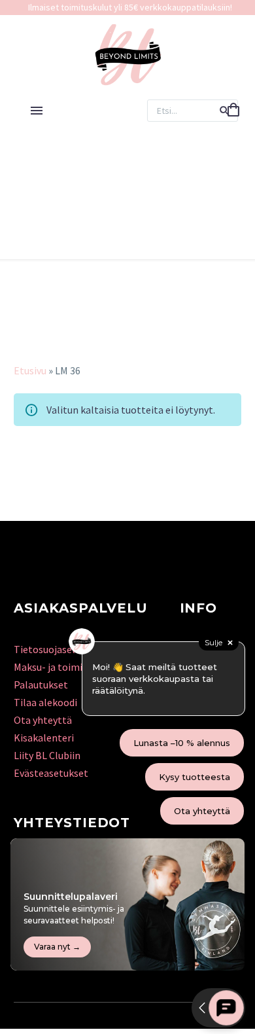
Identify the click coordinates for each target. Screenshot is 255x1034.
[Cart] (233, 110)
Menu (36, 110)
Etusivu (30, 370)
